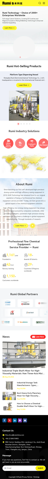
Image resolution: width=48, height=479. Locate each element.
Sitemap (36, 477)
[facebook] (4, 420)
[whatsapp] (20, 420)
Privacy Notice (27, 477)
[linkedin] (15, 420)
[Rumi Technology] (12, 3)
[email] (25, 420)
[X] (10, 420)
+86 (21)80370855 (12, 438)
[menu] (44, 3)
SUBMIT (40, 468)
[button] (21, 57)
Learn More (8, 28)
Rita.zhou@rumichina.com (14, 435)
